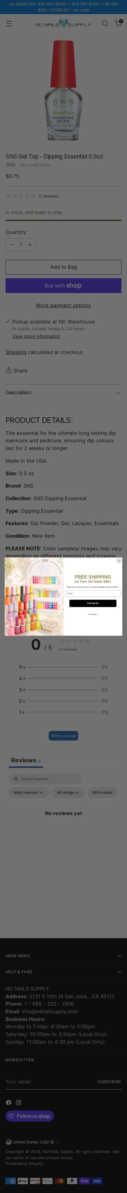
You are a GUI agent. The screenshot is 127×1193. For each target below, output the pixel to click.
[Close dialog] (119, 561)
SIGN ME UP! (93, 603)
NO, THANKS (92, 614)
